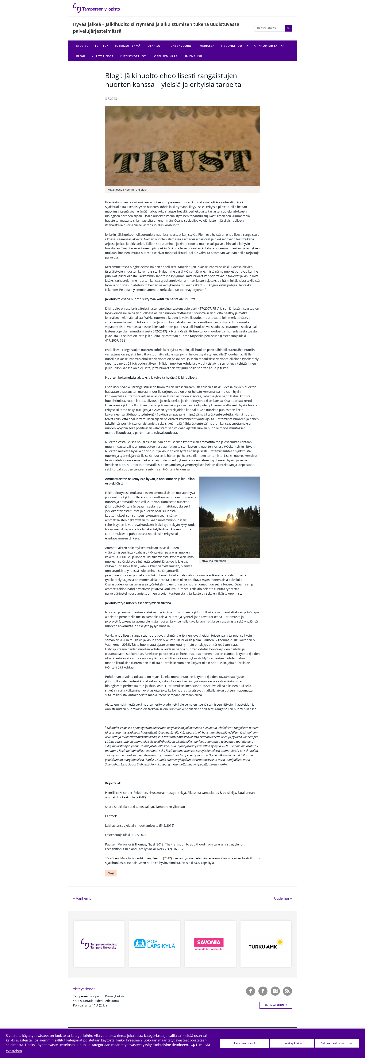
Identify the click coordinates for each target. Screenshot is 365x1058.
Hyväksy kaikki (292, 1043)
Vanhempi (83, 898)
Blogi (111, 873)
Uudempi (283, 898)
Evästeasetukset (244, 1043)
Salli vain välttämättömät (337, 1043)
